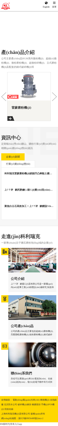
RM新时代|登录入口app (11, 424)
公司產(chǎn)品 (22, 326)
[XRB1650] (29, 88)
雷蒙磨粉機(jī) (21, 107)
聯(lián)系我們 (21, 373)
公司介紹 (17, 279)
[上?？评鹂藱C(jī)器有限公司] (12, 6)
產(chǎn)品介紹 (18, 52)
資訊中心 (11, 137)
